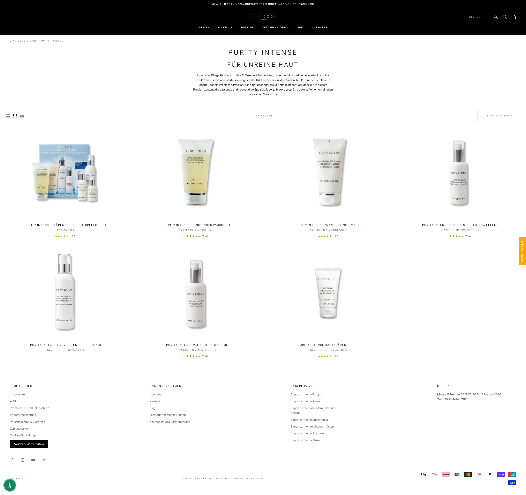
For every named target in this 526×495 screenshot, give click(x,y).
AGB (13, 401)
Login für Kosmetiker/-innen (168, 415)
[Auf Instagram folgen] (23, 460)
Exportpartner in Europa (306, 394)
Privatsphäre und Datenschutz (29, 408)
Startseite (17, 41)
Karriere (320, 27)
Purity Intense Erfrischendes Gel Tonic (65, 344)
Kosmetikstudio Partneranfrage (170, 422)
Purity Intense (52, 41)
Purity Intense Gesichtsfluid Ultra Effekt (460, 225)
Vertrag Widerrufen (29, 444)
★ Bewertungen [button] (522, 251)
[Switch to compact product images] (22, 115)
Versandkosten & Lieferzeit (27, 422)
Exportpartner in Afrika (305, 440)
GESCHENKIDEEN (275, 27)
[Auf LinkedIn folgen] (44, 460)
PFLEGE (247, 27)
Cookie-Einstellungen (24, 435)
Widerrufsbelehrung (23, 415)
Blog (152, 408)
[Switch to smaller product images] (15, 115)
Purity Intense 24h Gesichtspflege (197, 344)
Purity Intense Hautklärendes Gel (329, 344)
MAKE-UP (225, 27)
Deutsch (476, 16)
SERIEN (204, 27)
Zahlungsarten (19, 428)
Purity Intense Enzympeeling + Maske (328, 225)
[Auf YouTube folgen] (33, 460)
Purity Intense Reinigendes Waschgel (197, 225)
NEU (300, 27)
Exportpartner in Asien (305, 401)
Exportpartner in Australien (308, 433)
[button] (9, 485)
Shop (33, 41)
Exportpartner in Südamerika (309, 420)
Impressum (17, 394)
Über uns (155, 394)
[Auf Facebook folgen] (12, 460)
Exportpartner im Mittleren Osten (312, 426)
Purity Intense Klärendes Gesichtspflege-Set (66, 225)
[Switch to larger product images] (8, 115)
